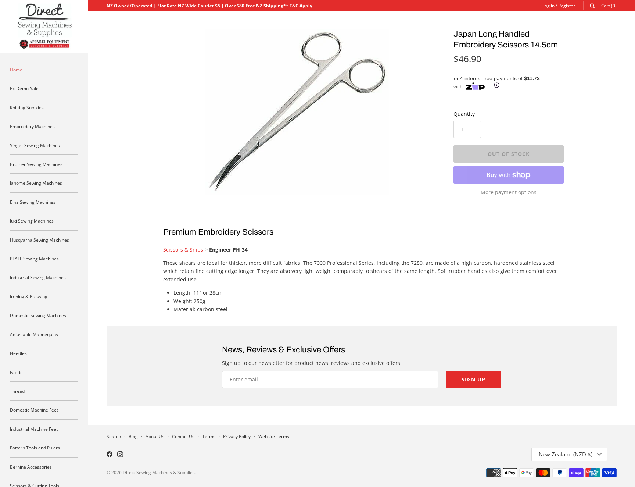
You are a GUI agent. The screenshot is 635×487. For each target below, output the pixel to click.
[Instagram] (120, 455)
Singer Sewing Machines (35, 145)
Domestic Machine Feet (34, 410)
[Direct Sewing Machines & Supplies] (44, 26)
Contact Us (183, 436)
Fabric (16, 372)
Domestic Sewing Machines (38, 315)
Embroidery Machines (32, 126)
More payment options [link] (509, 192)
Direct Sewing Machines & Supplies (159, 472)
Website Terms (273, 436)
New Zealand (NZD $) (565, 454)
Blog (133, 436)
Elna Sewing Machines (32, 202)
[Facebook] (109, 455)
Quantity (464, 113)
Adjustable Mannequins (34, 334)
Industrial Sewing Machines (38, 277)
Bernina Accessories (31, 467)
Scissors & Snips (183, 249)
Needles (18, 353)
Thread (17, 391)
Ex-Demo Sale (24, 88)
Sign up (473, 379)
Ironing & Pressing (28, 296)
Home (16, 69)
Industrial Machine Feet (34, 429)
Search (114, 436)
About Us (155, 436)
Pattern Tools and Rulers (35, 448)
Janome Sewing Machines (36, 183)
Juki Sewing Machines (32, 221)
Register (566, 5)
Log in (548, 5)
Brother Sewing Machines (36, 164)
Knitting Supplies (27, 107)
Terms (208, 436)
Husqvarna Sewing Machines (39, 240)
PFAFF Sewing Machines (34, 259)
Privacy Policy (237, 436)
